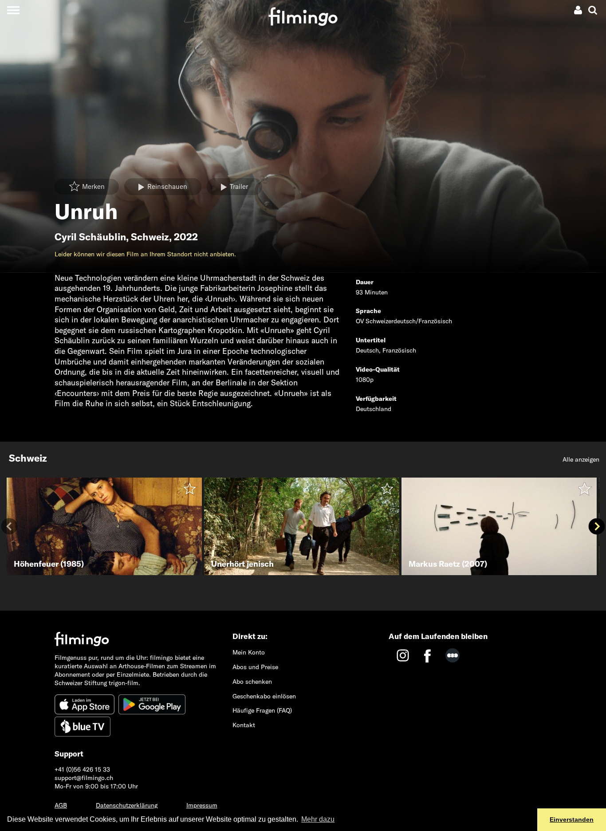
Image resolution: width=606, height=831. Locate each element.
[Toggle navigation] (13, 10)
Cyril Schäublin (90, 237)
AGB (61, 805)
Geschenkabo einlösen (264, 696)
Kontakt (243, 725)
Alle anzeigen (581, 459)
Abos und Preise (255, 667)
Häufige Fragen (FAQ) (262, 710)
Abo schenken (252, 682)
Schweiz (150, 237)
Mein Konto (248, 652)
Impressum (201, 805)
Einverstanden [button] (572, 819)
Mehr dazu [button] (317, 819)
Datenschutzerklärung (126, 805)
